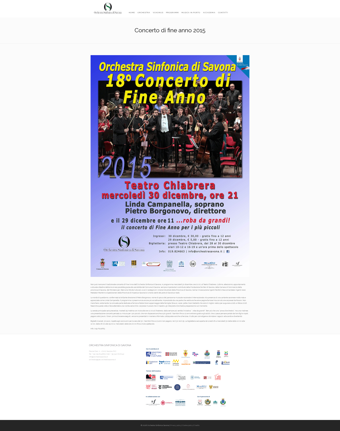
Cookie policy (187, 425)
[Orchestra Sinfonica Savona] (108, 8)
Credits (196, 425)
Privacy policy (175, 425)
